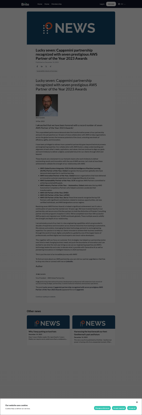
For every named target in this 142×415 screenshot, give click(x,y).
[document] (71, 406)
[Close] (136, 402)
